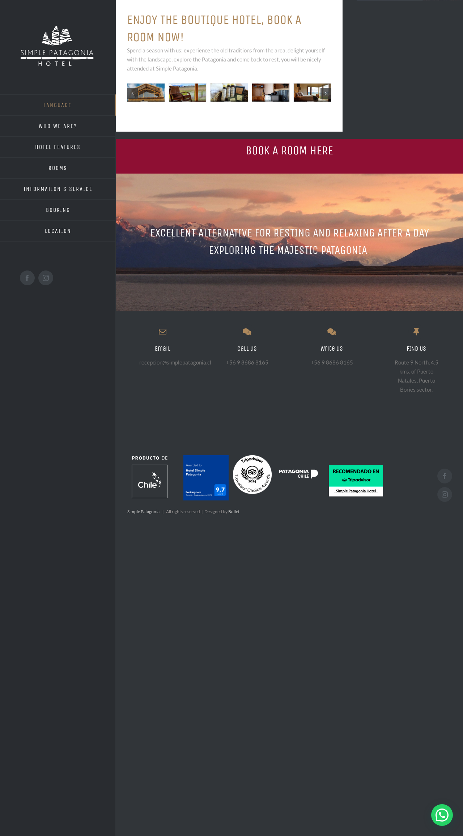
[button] (442, 815)
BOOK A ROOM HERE (289, 150)
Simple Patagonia (143, 511)
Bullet (233, 511)
